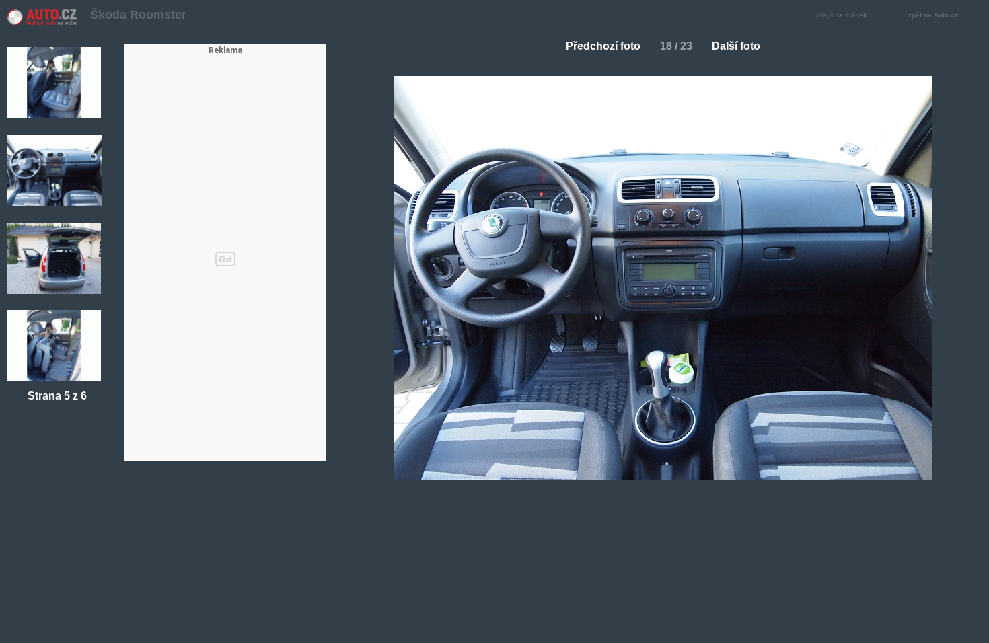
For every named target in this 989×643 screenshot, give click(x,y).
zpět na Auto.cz (933, 15)
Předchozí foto (603, 46)
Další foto (736, 46)
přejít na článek (841, 15)
